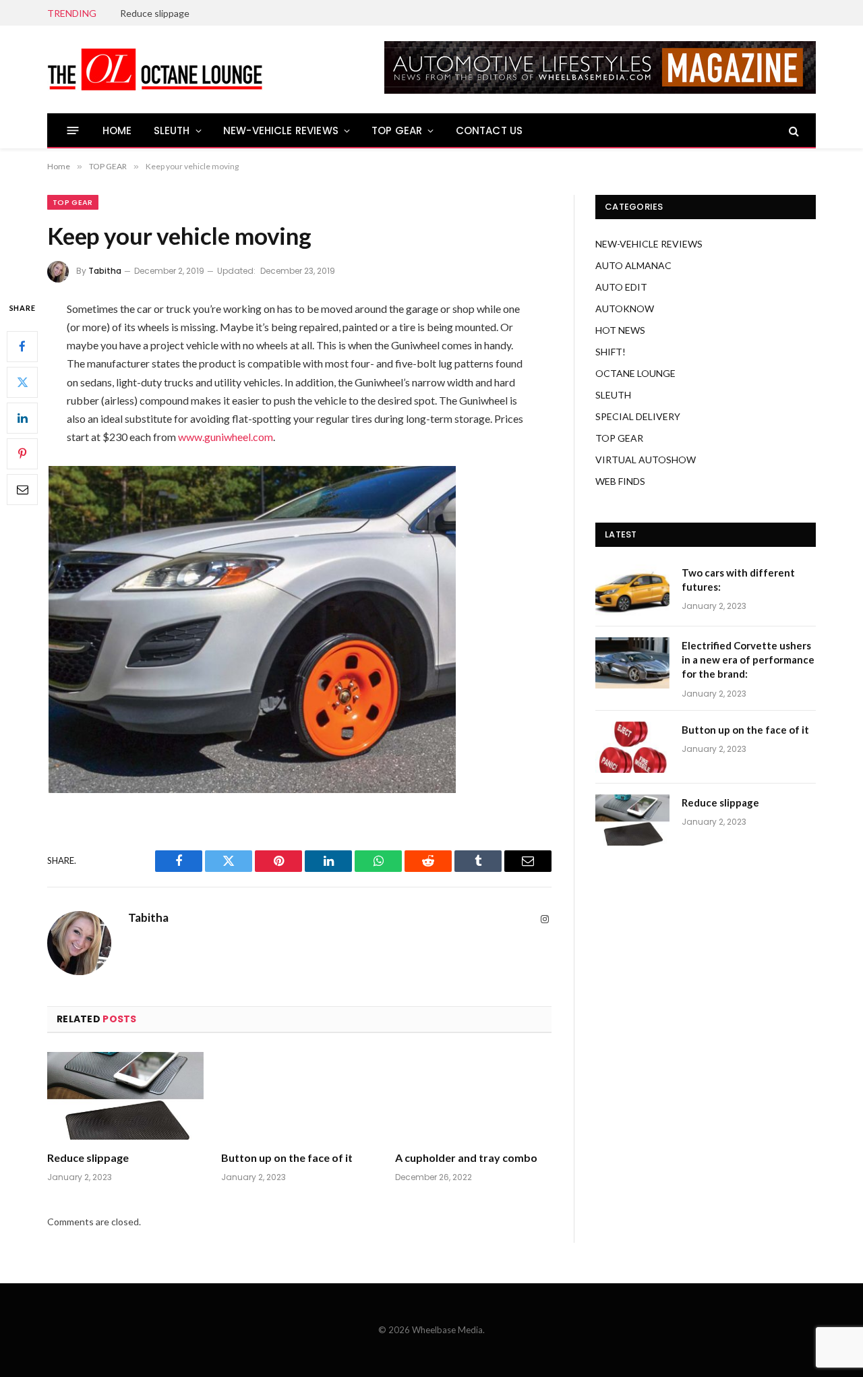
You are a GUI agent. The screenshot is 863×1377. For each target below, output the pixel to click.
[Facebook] (22, 345)
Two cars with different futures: (738, 579)
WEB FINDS (620, 481)
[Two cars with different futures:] (632, 590)
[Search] (792, 130)
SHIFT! (610, 351)
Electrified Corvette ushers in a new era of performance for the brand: (748, 659)
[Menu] (73, 130)
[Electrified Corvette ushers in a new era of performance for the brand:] (632, 662)
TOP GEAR (396, 130)
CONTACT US (489, 130)
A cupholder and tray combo (466, 1157)
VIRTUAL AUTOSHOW (645, 459)
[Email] (22, 488)
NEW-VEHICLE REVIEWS (280, 130)
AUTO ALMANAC (633, 265)
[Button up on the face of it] (299, 1096)
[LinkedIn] (22, 417)
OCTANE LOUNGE (635, 373)
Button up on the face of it (287, 1157)
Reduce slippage (154, 13)
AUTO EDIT (621, 287)
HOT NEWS (620, 330)
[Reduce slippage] (125, 1096)
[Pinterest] (22, 453)
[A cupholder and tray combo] (473, 1096)
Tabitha (104, 270)
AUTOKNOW (624, 308)
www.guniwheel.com (225, 436)
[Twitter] (22, 381)
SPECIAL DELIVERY (637, 416)
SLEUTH (172, 130)
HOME (117, 130)
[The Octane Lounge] (155, 69)
